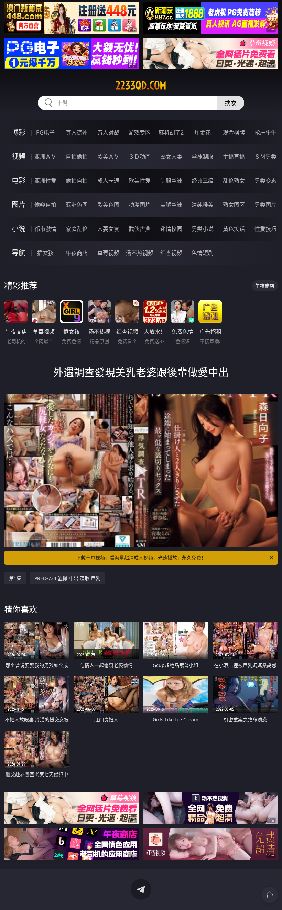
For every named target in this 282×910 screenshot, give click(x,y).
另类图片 (265, 204)
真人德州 (77, 132)
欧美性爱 (140, 180)
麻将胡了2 (171, 132)
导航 (18, 252)
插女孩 (45, 253)
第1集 (15, 578)
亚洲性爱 (45, 180)
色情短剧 (203, 253)
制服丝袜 (171, 180)
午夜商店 (77, 253)
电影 (18, 180)
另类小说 (203, 229)
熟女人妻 (171, 156)
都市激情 (45, 229)
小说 (18, 228)
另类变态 (265, 180)
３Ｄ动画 (140, 156)
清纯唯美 (203, 204)
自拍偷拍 (77, 156)
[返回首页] (269, 895)
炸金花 (202, 132)
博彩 (18, 132)
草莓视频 (108, 253)
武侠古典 (140, 229)
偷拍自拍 (77, 180)
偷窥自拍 (45, 204)
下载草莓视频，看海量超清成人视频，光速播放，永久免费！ (141, 557)
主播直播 (234, 156)
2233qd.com (141, 85)
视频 (18, 156)
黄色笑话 (234, 229)
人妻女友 (108, 229)
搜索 (230, 103)
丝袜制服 (203, 156)
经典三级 (203, 180)
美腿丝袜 (171, 204)
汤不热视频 (139, 253)
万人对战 (108, 132)
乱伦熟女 (234, 180)
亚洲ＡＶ (45, 156)
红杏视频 (171, 253)
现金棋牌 (234, 132)
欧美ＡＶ (108, 156)
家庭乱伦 (77, 229)
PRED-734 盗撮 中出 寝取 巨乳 (67, 578)
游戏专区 (140, 132)
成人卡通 (108, 180)
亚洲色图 (77, 204)
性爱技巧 (265, 229)
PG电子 (45, 132)
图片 (18, 204)
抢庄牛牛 (265, 132)
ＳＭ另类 (265, 156)
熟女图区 (234, 204)
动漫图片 (140, 204)
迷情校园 (171, 229)
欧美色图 (108, 204)
